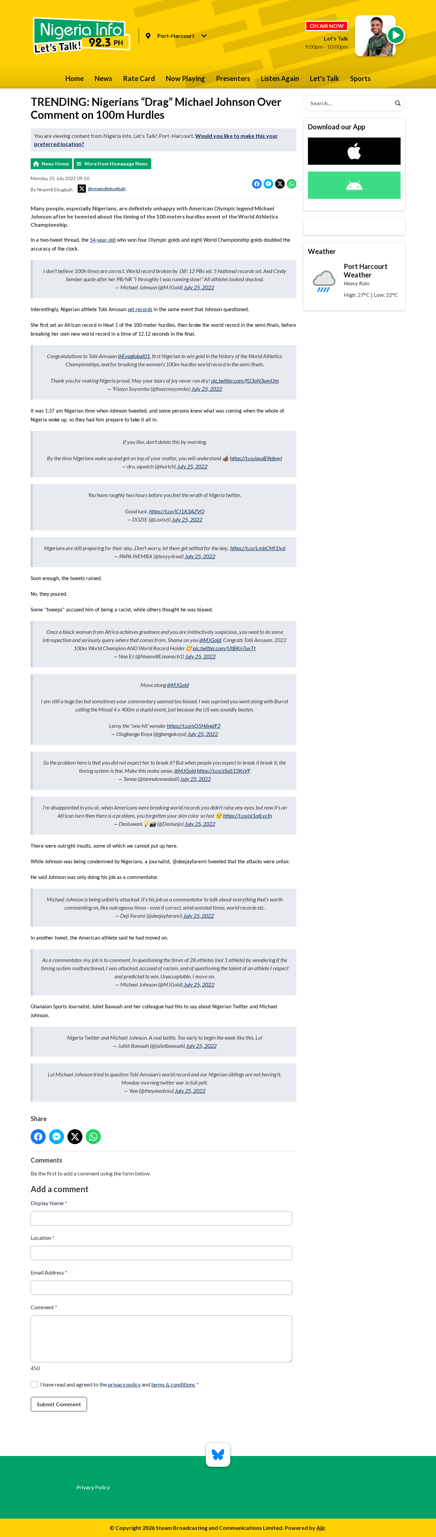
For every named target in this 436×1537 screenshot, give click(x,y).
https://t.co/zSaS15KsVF (223, 770)
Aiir (320, 1527)
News (103, 78)
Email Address (49, 1272)
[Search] (398, 103)
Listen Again (280, 78)
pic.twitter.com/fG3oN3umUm (245, 380)
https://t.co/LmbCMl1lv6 (257, 548)
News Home (55, 163)
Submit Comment (59, 1404)
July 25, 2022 (199, 287)
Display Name (49, 1203)
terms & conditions (173, 1384)
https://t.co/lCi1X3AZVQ (176, 511)
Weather (322, 251)
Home (74, 78)
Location (42, 1237)
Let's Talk (324, 78)
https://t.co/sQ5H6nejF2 (193, 725)
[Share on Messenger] (268, 184)
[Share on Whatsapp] (291, 184)
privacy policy (124, 1384)
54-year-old (102, 240)
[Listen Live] (395, 35)
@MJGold (210, 640)
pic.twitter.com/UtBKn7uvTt (224, 648)
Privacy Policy (93, 1487)
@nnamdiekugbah (107, 188)
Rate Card (139, 78)
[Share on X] (280, 184)
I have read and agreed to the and (119, 1384)
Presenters (233, 78)
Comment (44, 1307)
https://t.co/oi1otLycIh (247, 815)
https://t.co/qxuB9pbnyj (256, 458)
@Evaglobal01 (134, 356)
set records (140, 310)
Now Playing (185, 78)
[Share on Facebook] (257, 184)
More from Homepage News (116, 163)
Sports (360, 78)
